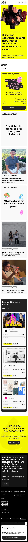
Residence (23, 518)
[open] (19, 2)
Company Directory (19, 491)
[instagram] (15, 344)
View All (3, 69)
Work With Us (4, 494)
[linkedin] (17, 344)
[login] (25, 2)
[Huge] (14, 387)
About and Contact (6, 491)
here (8, 479)
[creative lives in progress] (3, 2)
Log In (2, 498)
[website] (13, 344)
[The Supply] (14, 355)
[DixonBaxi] (14, 320)
